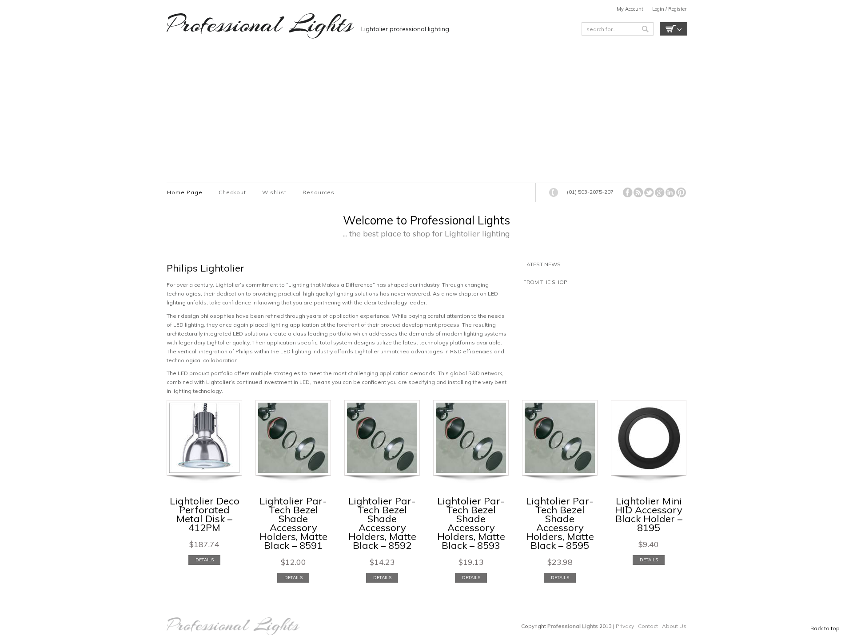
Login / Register (669, 9)
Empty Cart (673, 29)
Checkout (232, 192)
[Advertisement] (419, 111)
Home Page (185, 192)
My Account (630, 9)
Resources (319, 192)
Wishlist (274, 192)
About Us (674, 626)
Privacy (625, 626)
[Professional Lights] (261, 26)
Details (204, 560)
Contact (648, 626)
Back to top (825, 628)
